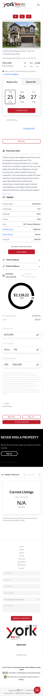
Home (21, 546)
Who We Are (21, 565)
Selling (21, 556)
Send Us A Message (21, 618)
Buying (21, 553)
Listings (21, 549)
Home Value (21, 562)
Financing (21, 559)
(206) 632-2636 (21, 655)
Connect (21, 568)
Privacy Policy (8, 693)
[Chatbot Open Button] (37, 690)
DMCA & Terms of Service (23, 693)
